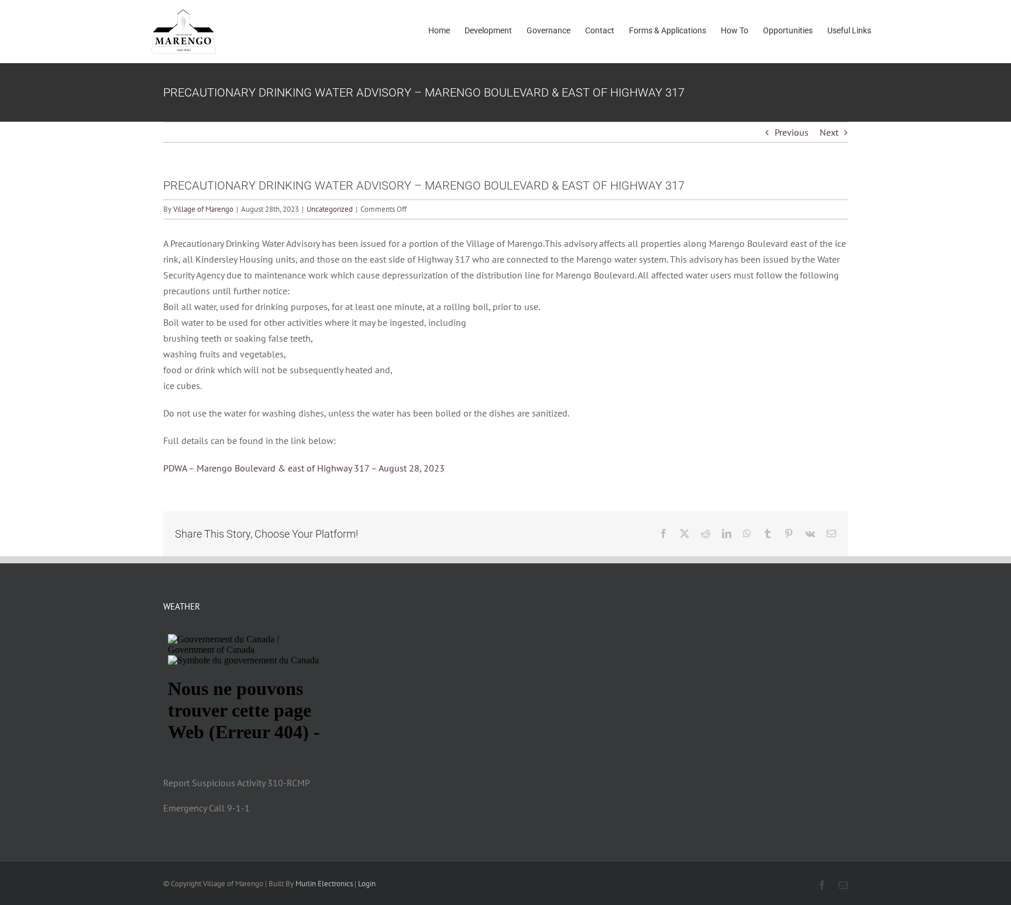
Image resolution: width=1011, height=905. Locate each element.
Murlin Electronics (324, 884)
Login (367, 884)
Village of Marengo (203, 209)
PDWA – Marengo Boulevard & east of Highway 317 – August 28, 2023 (304, 468)
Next (829, 132)
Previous (792, 132)
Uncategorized (330, 209)
